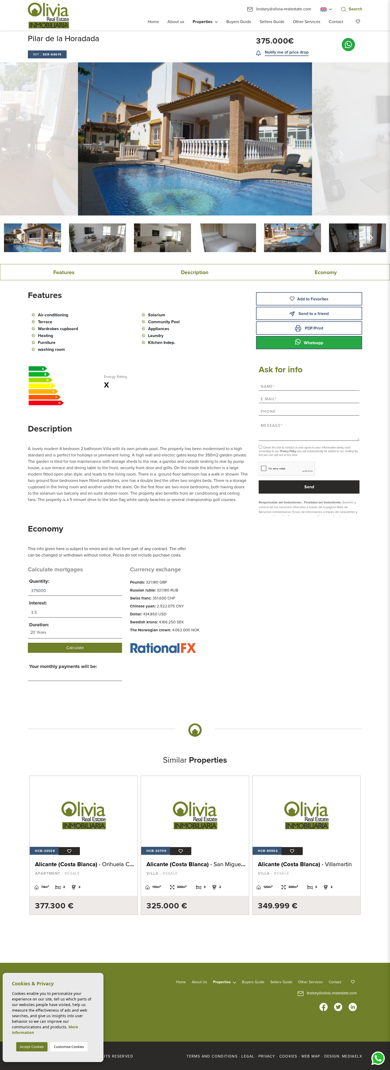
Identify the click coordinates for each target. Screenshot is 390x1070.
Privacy (266, 1056)
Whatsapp (313, 343)
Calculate (75, 647)
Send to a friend (313, 313)
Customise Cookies (69, 1046)
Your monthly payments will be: (63, 666)
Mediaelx (352, 1056)
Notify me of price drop (287, 52)
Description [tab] (195, 272)
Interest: (38, 603)
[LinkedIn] (353, 1006)
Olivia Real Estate (48, 15)
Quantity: (39, 581)
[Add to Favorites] (69, 851)
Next (370, 237)
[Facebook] (323, 1006)
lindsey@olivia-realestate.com (283, 9)
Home (153, 21)
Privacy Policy (288, 451)
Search (355, 9)
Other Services (306, 21)
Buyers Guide (238, 21)
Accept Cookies (32, 1046)
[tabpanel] (83, 845)
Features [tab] (64, 272)
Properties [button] (203, 21)
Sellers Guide (272, 21)
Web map (310, 1056)
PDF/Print (313, 328)
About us (175, 21)
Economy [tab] (326, 272)
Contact (336, 21)
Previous (49, 138)
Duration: (39, 624)
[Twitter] (338, 1006)
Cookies (288, 1056)
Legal (247, 1056)
